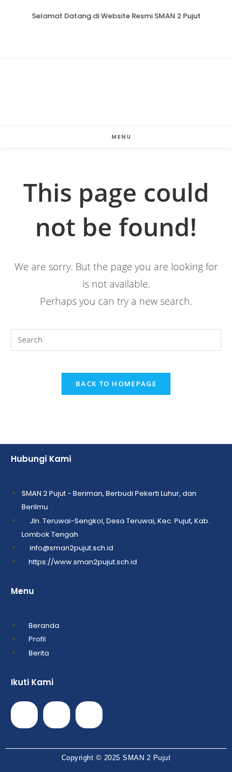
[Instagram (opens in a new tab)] (116, 37)
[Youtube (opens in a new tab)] (128, 37)
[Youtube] (56, 714)
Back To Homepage (116, 383)
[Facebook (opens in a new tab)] (104, 37)
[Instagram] (89, 714)
